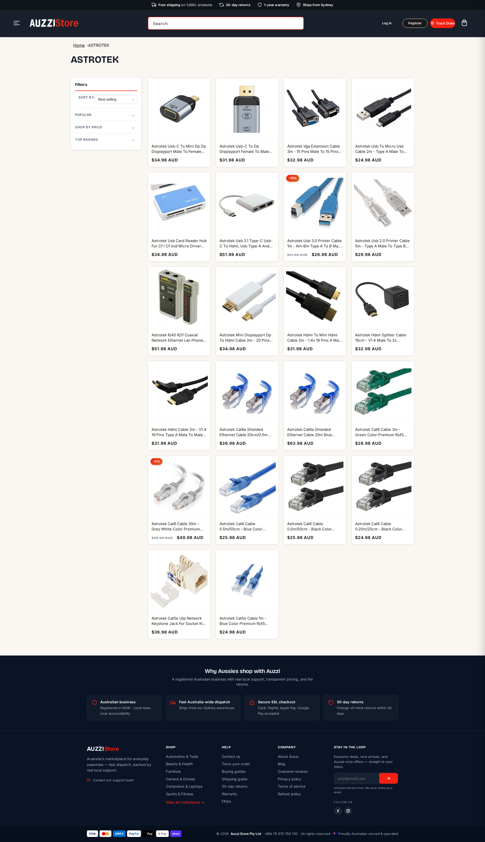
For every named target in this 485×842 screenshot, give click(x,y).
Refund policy (289, 794)
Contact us (231, 756)
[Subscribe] (388, 778)
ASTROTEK (98, 45)
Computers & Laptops (184, 786)
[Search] (298, 23)
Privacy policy (289, 779)
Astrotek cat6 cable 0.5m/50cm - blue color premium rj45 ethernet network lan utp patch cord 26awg (245, 526)
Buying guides (234, 771)
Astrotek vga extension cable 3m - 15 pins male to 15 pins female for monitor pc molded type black (313, 149)
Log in (387, 23)
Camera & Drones (180, 779)
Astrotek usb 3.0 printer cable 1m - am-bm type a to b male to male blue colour (314, 243)
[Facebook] (338, 811)
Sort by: (86, 97)
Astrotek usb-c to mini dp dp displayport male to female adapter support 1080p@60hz (179, 149)
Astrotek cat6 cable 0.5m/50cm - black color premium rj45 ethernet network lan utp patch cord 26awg (312, 526)
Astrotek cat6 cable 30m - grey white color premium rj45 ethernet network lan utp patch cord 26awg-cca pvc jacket (176, 526)
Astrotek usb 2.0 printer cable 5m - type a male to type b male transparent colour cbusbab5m (382, 243)
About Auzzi (288, 756)
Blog (281, 764)
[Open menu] (16, 23)
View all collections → (185, 802)
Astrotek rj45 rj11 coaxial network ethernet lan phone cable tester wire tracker (177, 338)
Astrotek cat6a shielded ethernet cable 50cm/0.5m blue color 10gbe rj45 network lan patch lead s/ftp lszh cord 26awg (247, 432)
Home (79, 45)
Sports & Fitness (179, 794)
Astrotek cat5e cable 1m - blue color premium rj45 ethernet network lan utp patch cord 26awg (243, 621)
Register (415, 23)
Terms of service (292, 786)
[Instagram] (348, 811)
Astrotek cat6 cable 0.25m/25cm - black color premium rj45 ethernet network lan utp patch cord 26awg (380, 526)
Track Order (445, 23)
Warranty (229, 794)
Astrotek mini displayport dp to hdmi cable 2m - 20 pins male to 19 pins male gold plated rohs (245, 338)
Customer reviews (293, 771)
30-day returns (234, 786)
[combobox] (226, 23)
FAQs (226, 801)
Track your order (236, 764)
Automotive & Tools (182, 756)
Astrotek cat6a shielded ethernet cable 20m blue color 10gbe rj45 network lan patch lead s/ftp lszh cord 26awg (314, 432)
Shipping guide (234, 779)
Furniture (173, 771)
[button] (464, 23)
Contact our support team (113, 780)
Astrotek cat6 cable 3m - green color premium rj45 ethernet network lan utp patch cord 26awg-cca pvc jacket (380, 432)
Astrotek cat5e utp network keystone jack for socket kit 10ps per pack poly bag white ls (178, 621)
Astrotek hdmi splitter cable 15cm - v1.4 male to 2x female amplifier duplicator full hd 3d (380, 338)
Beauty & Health (179, 764)
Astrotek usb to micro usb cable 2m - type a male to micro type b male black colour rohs (379, 149)
